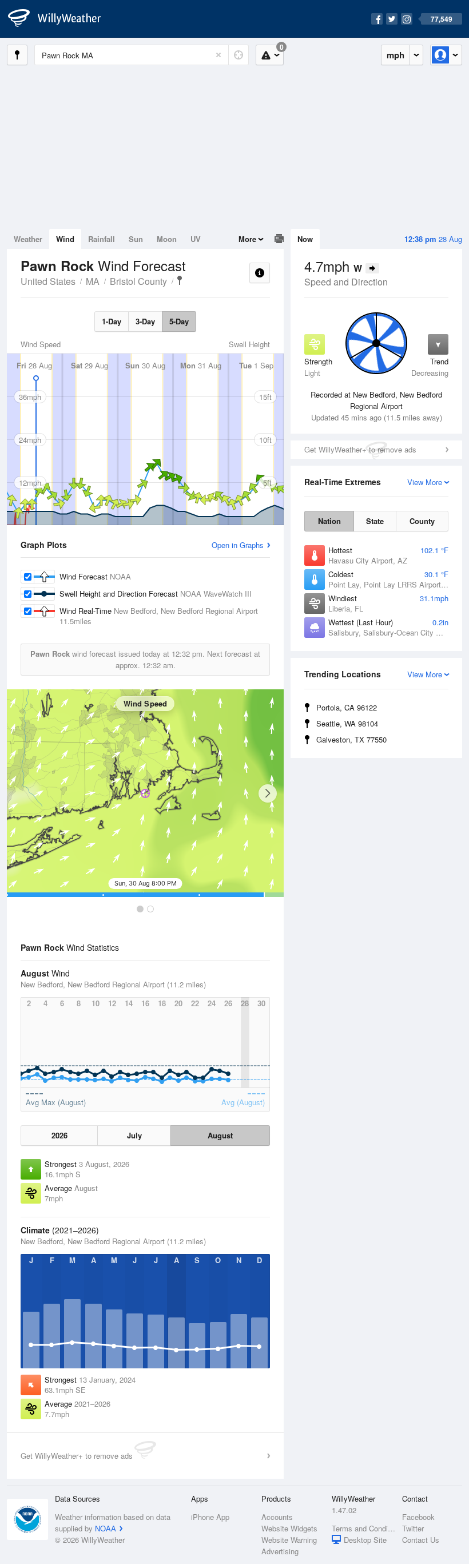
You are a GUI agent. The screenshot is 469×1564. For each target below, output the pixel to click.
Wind (65, 238)
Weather (28, 238)
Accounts (277, 1516)
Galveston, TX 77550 (351, 739)
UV (195, 238)
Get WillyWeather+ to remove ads (360, 449)
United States (48, 281)
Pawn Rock (179, 280)
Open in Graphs (238, 544)
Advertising (280, 1551)
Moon (167, 238)
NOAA (105, 1528)
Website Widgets (289, 1528)
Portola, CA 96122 (346, 707)
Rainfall (101, 238)
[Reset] (218, 54)
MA (93, 281)
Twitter (413, 1528)
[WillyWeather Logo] (60, 19)
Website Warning (289, 1539)
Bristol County (138, 281)
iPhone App (210, 1516)
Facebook (418, 1516)
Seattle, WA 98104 (347, 723)
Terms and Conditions (363, 1528)
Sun (136, 238)
